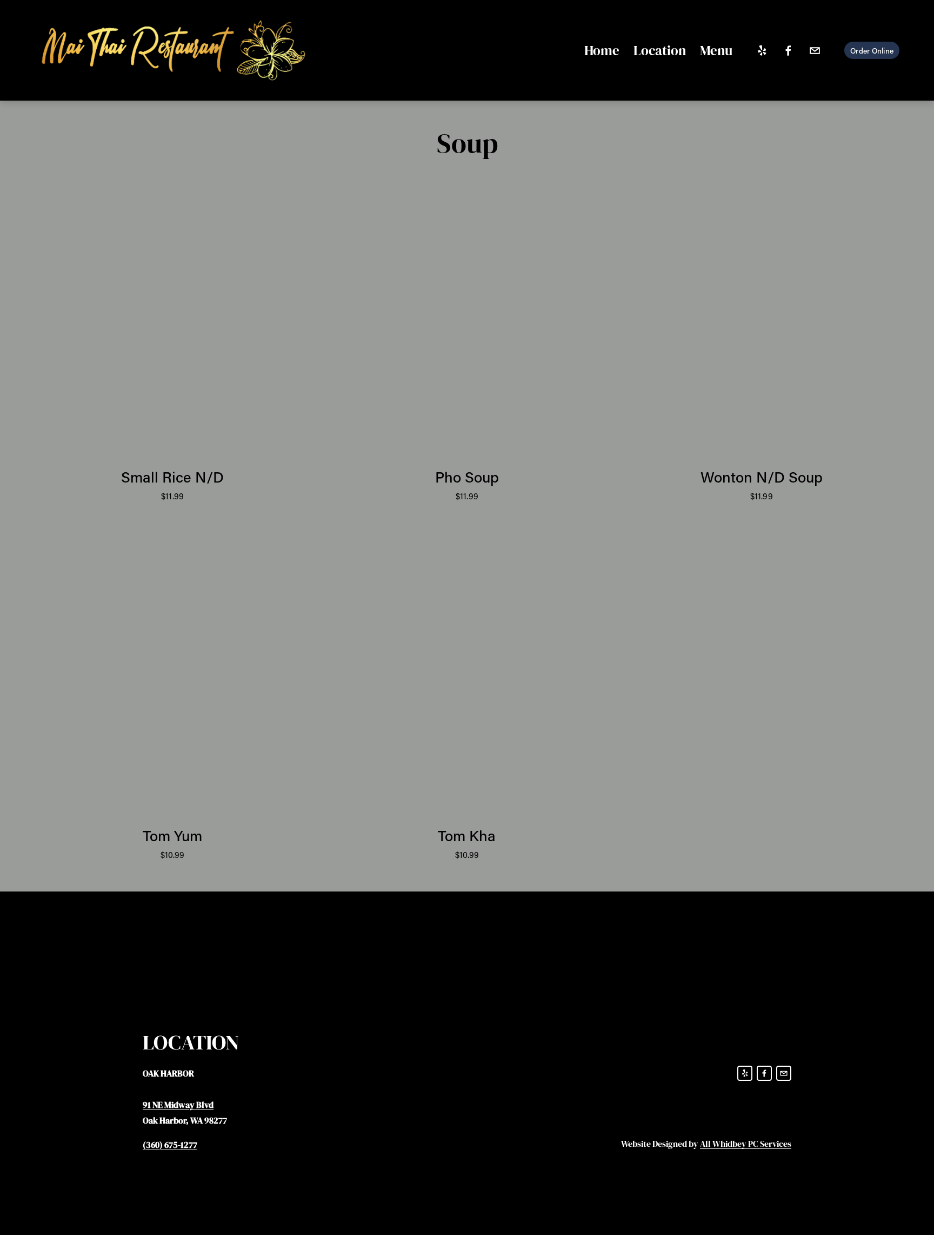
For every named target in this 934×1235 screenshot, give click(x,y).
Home (601, 50)
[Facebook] (788, 50)
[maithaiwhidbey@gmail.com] (815, 50)
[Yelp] (762, 50)
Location (659, 50)
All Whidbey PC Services (745, 1144)
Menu (716, 50)
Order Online (871, 50)
